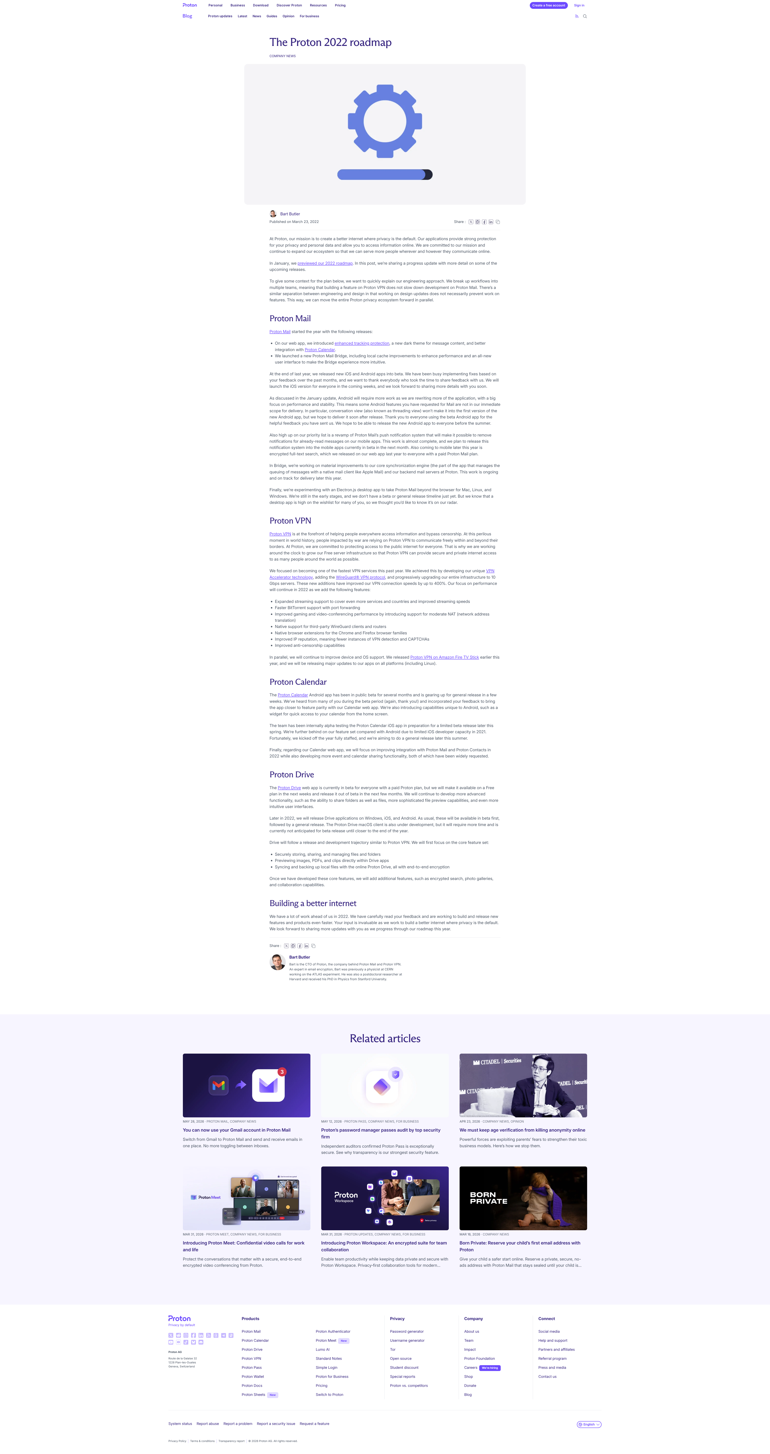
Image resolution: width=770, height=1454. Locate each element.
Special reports (402, 1377)
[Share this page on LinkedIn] (490, 222)
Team (468, 1341)
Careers (470, 1368)
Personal (215, 5)
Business (238, 5)
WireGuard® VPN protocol (360, 577)
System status (180, 1424)
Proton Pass (252, 1368)
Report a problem (237, 1424)
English (589, 1424)
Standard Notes (329, 1359)
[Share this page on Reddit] (477, 222)
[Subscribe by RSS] (576, 16)
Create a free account (548, 5)
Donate (470, 1386)
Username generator (407, 1341)
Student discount (404, 1368)
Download (260, 5)
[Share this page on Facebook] (484, 222)
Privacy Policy (177, 1441)
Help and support (552, 1341)
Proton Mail (280, 331)
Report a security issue (276, 1424)
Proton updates (220, 16)
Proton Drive (289, 787)
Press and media (552, 1368)
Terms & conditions (202, 1441)
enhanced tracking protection (362, 343)
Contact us (547, 1377)
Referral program (552, 1359)
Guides (271, 16)
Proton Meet (326, 1341)
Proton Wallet (253, 1377)
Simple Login (326, 1368)
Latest (242, 16)
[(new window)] (170, 1335)
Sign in (579, 5)
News (257, 16)
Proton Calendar (320, 349)
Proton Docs (252, 1386)
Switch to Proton (329, 1395)
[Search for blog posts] (585, 16)
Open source (400, 1359)
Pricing (340, 5)
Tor (392, 1350)
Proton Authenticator (333, 1331)
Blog (468, 1395)
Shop (468, 1377)
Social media (549, 1331)
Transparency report (232, 1441)
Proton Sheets (253, 1395)
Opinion (288, 16)
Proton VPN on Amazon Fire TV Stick (444, 657)
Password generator (407, 1331)
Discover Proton (289, 5)
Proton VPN (280, 533)
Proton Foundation (479, 1359)
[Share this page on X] (470, 222)
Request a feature (314, 1424)
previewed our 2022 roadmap (325, 263)
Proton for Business (332, 1377)
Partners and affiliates (556, 1350)
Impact (470, 1350)
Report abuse (208, 1424)
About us (471, 1331)
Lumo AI (323, 1350)
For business (309, 16)
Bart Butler (290, 213)
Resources (318, 5)
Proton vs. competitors (409, 1386)
